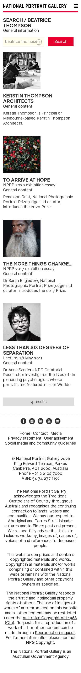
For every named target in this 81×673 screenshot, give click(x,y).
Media (56, 433)
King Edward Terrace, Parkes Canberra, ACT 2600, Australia (40, 466)
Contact (40, 433)
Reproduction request (55, 632)
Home (24, 433)
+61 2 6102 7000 (47, 473)
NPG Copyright (40, 642)
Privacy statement (24, 438)
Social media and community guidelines (40, 443)
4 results (39, 401)
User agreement (58, 438)
